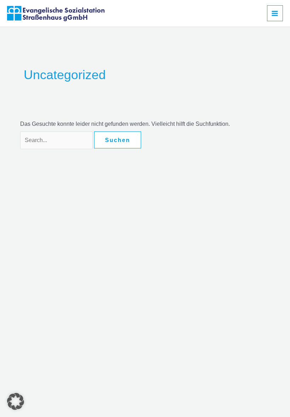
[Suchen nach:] (57, 140)
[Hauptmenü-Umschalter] (275, 13)
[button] (15, 401)
